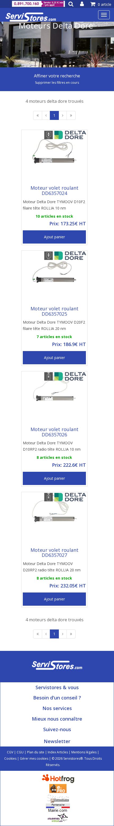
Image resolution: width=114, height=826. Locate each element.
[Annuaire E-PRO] (58, 788)
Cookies (10, 758)
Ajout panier (54, 236)
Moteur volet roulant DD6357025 (54, 311)
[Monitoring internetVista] (58, 817)
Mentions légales (84, 752)
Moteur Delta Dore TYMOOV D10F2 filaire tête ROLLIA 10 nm (54, 205)
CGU (20, 752)
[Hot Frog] (59, 778)
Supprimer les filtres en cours (57, 82)
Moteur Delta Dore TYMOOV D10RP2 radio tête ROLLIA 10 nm (52, 446)
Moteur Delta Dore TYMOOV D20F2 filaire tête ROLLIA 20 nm (54, 325)
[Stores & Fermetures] (58, 797)
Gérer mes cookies (34, 758)
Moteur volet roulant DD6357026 (54, 432)
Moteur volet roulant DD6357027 (54, 552)
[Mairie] (58, 807)
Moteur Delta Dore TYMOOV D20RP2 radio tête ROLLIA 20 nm (52, 566)
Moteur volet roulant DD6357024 (54, 190)
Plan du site (35, 752)
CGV (10, 752)
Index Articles (58, 752)
